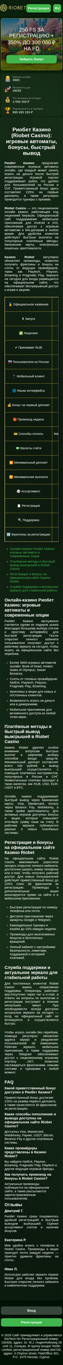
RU (57, 8)
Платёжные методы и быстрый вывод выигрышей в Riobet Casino (32, 565)
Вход (31, 1310)
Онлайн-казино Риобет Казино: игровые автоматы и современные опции (32, 552)
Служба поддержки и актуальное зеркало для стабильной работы (34, 588)
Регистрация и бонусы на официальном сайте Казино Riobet (30, 577)
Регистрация (38, 8)
